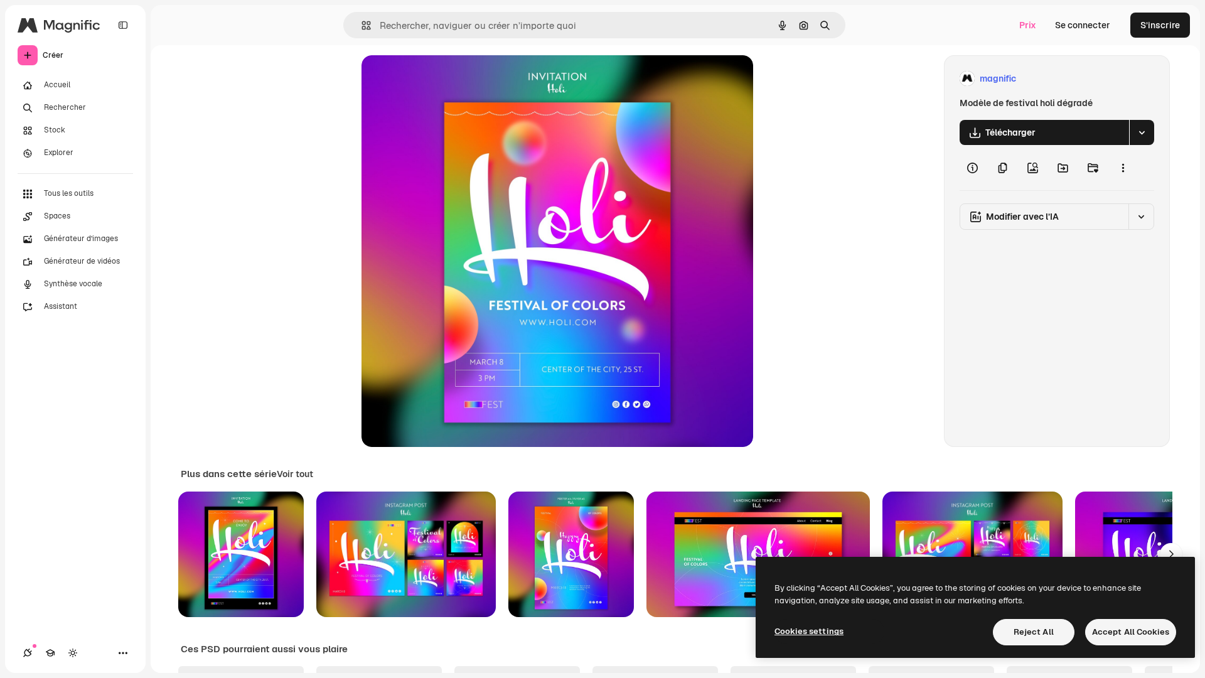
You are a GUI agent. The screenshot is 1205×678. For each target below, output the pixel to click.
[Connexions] (28, 653)
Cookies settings (809, 631)
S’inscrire (1160, 25)
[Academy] (50, 653)
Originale (444, 79)
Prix (1027, 25)
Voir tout (295, 474)
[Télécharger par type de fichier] (1141, 132)
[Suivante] (1171, 554)
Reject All (1034, 632)
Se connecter (1082, 25)
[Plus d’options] (1122, 167)
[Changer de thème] (73, 653)
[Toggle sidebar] (123, 25)
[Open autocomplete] (361, 25)
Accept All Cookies (1130, 632)
